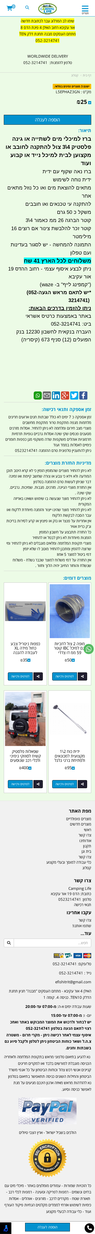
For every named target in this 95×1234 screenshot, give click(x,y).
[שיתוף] (82, 676)
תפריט (85, 13)
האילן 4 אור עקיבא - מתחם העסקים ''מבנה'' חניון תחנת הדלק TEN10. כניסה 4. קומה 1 (50, 994)
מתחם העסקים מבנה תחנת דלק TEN (47, 33)
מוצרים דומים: (77, 578)
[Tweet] (74, 395)
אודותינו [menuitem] (85, 840)
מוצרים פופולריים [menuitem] (78, 818)
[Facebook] (83, 395)
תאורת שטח (81, 1198)
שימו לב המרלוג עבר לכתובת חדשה (47, 20)
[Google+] (65, 395)
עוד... (86, 933)
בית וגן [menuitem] (86, 851)
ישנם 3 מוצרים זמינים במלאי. (71, 86)
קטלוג (74, 75)
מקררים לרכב (59, 1198)
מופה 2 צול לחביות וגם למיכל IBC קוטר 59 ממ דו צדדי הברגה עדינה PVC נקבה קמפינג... (70, 652)
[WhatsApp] (38, 395)
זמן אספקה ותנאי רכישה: (66, 409)
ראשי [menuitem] (87, 829)
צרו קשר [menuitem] (85, 834)
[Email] (47, 395)
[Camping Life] (47, 9)
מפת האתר (80, 811)
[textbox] (47, 34)
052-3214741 (47, 40)
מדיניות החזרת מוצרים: (68, 463)
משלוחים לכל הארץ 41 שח (57, 261)
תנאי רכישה (82, 904)
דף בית (87, 75)
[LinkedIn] (56, 395)
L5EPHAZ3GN (68, 91)
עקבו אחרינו (79, 912)
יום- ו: (48, 1031)
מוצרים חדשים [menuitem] (80, 824)
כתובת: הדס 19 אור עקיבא (71, 893)
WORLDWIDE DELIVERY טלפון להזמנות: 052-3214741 (47, 59)
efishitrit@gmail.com (73, 981)
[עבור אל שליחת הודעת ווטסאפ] (89, 649)
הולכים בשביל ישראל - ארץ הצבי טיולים (47, 1132)
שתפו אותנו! (81, 925)
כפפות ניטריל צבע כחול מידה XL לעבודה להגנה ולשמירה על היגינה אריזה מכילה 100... (25, 652)
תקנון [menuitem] (87, 845)
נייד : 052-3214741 (75, 972)
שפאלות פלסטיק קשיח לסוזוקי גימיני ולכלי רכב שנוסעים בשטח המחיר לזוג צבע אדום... (25, 760)
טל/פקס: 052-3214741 (72, 963)
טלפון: (86, 899)
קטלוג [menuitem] (86, 867)
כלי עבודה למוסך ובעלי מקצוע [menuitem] (68, 862)
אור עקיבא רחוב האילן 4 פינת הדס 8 (48, 27)
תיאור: (84, 130)
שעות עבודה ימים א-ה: (58, 1006)
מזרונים (40, 1198)
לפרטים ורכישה (64, 676)
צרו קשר (82, 880)
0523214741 (69, 899)
